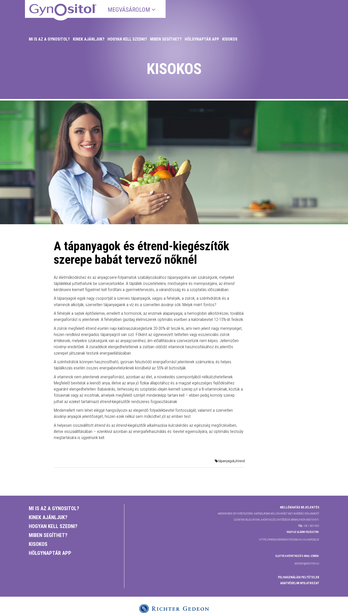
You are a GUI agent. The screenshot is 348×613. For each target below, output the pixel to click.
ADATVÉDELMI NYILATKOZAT (299, 583)
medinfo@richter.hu (307, 563)
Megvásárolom (130, 9)
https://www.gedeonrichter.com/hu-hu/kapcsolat (289, 539)
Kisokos (229, 39)
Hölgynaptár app (202, 39)
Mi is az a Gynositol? (49, 39)
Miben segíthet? (166, 39)
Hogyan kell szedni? (127, 39)
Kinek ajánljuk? (88, 39)
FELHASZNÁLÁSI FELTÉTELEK (298, 577)
